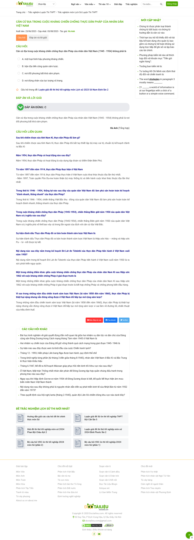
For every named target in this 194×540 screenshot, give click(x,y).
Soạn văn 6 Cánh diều (109, 471)
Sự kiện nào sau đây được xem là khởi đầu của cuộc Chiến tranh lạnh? (55, 348)
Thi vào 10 (104, 4)
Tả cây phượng (23, 496)
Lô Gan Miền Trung (108, 492)
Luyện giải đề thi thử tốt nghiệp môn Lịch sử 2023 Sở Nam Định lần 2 (73, 89)
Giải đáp (118, 4)
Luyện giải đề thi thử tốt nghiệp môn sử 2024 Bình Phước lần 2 (103, 431)
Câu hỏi (21, 37)
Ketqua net (104, 488)
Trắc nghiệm (131, 4)
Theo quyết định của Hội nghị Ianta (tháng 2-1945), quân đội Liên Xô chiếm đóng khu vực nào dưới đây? (72, 395)
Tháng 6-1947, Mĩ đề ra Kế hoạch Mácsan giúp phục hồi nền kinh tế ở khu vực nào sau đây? (66, 366)
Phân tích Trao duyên (151, 488)
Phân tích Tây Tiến (24, 488)
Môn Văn (20, 471)
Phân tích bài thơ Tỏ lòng (69, 484)
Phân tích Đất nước (67, 488)
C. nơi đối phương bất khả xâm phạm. (41, 73)
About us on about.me (26, 500)
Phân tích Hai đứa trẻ (68, 492)
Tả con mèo (63, 480)
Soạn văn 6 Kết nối (108, 480)
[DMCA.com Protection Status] (91, 526)
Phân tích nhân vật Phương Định (156, 492)
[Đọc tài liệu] (94, 534)
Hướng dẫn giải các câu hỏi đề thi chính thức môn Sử (46, 418)
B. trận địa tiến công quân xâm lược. (40, 66)
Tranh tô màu (22, 492)
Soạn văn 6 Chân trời (109, 476)
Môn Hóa (20, 484)
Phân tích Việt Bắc (66, 471)
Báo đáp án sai (95, 320)
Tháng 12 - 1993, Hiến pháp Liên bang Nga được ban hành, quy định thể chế (58, 353)
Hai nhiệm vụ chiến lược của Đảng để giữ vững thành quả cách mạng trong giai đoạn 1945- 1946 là (70, 343)
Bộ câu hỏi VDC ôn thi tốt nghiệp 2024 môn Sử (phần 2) (45, 443)
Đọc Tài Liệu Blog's (108, 484)
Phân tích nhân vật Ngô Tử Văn (155, 476)
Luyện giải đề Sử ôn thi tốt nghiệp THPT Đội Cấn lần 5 (104, 418)
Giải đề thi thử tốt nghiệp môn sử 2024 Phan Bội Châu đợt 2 (45, 431)
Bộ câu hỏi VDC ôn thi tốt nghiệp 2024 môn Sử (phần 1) (103, 443)
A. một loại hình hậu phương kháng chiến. (43, 59)
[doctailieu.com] (97, 507)
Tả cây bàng (146, 480)
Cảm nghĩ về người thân (152, 484)
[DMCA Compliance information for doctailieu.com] (108, 526)
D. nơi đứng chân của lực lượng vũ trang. (42, 80)
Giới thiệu (86, 529)
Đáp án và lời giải (38, 37)
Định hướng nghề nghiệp (69, 496)
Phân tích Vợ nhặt (149, 471)
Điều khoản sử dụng (102, 529)
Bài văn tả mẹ (64, 476)
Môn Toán (21, 480)
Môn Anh (20, 476)
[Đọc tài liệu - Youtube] (99, 534)
